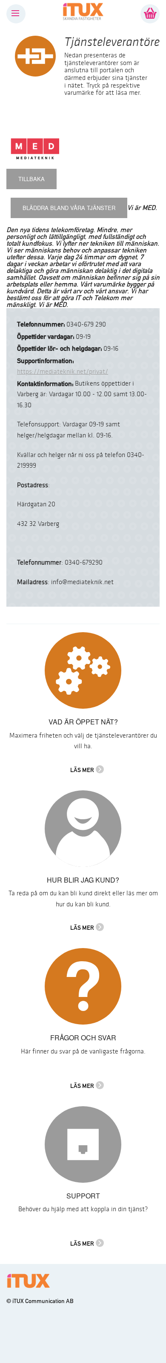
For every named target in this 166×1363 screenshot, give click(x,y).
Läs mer (82, 770)
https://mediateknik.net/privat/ (62, 371)
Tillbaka (31, 179)
